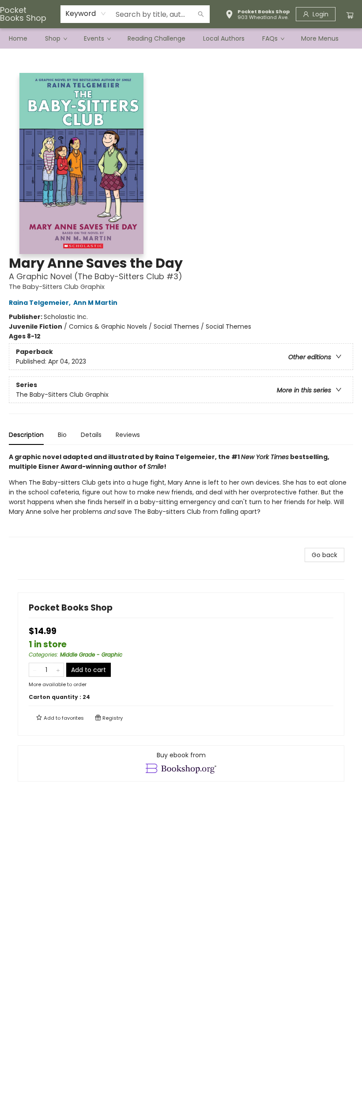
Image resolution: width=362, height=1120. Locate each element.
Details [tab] (91, 434)
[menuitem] (18, 38)
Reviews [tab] (128, 434)
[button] (257, 15)
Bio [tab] (62, 434)
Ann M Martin (95, 302)
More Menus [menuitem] (320, 38)
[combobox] (85, 13)
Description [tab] (26, 434)
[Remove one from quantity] (34, 670)
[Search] (201, 14)
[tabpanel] (181, 494)
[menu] (181, 38)
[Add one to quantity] (58, 670)
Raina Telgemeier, (40, 302)
